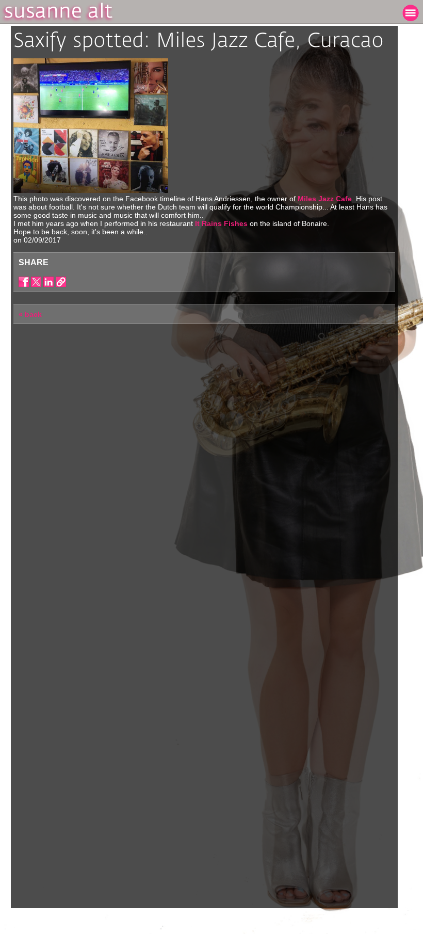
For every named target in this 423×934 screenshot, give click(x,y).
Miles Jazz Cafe (325, 199)
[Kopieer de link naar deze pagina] (61, 282)
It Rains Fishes (222, 223)
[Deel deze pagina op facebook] (24, 282)
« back (30, 314)
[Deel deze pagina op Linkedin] (48, 282)
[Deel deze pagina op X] (36, 282)
